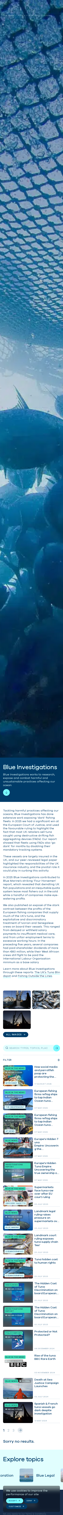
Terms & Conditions (35, 1514)
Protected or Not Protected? (31, 1340)
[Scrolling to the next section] (6, 792)
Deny (29, 1501)
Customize (15, 1506)
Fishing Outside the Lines (35, 975)
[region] (31, 1499)
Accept (13, 1501)
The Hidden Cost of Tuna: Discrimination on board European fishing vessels (31, 1292)
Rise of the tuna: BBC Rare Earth (31, 1364)
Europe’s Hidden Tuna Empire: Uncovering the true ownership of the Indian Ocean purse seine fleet (31, 1171)
